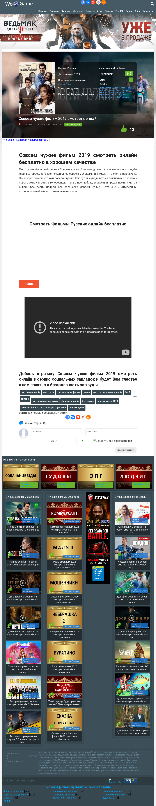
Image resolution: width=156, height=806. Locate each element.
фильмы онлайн (70, 401)
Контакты (148, 11)
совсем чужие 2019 (107, 401)
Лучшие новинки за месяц (130, 496)
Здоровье (108, 797)
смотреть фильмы (55, 407)
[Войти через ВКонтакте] (88, 2)
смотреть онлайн (30, 392)
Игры (99, 11)
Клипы (7, 800)
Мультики (78, 11)
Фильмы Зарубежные (27, 485)
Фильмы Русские (73, 124)
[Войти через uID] (83, 2)
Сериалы (54, 11)
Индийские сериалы (114, 794)
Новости (90, 11)
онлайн (25, 399)
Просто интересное (64, 797)
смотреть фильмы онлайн (107, 392)
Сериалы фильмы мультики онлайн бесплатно (78, 787)
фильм (86, 392)
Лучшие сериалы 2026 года (22, 496)
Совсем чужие (76, 407)
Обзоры (109, 11)
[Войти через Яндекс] (93, 2)
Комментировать (126, 450)
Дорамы (8, 797)
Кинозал (42, 11)
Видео (129, 11)
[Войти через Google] (98, 2)
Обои (137, 11)
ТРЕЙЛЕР (29, 283)
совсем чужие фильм (68, 392)
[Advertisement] (78, 255)
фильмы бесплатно (32, 407)
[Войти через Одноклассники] (103, 2)
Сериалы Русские (62, 485)
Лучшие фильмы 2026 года (64, 496)
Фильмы (65, 11)
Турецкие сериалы (64, 794)
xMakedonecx (28, 124)
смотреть (48, 392)
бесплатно (88, 401)
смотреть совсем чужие (45, 401)
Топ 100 (119, 11)
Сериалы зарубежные (16, 794)
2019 (127, 392)
